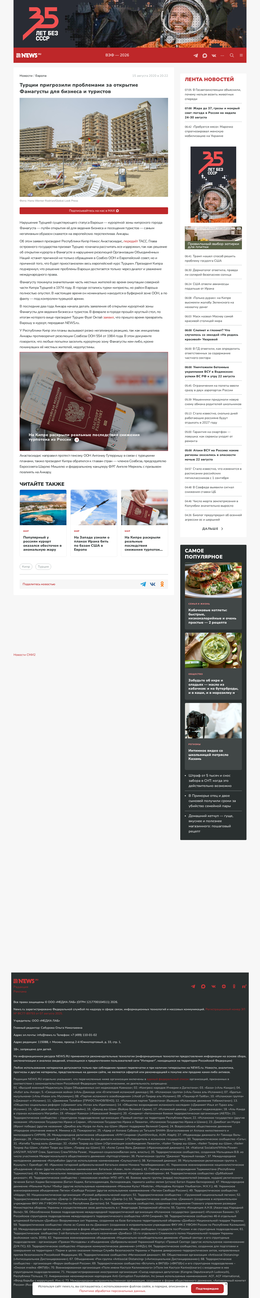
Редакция (21, 987)
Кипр (26, 567)
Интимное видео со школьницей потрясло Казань (208, 754)
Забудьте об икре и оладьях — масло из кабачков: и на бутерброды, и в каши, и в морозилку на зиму (213, 688)
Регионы (194, 744)
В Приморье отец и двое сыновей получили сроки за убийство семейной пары (212, 800)
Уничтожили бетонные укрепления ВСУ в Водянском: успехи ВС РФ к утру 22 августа (210, 371)
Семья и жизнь (199, 603)
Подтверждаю (207, 1289)
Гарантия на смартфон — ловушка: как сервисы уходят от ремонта (209, 436)
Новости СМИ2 (25, 655)
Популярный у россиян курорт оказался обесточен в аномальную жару (42, 543)
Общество (195, 674)
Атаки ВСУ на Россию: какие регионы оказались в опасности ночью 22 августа (211, 455)
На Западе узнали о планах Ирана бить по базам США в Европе (91, 543)
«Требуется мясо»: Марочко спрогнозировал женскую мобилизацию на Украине (209, 131)
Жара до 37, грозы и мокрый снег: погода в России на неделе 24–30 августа (212, 113)
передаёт (131, 241)
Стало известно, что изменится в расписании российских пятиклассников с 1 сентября (213, 473)
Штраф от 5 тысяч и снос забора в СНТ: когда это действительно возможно (210, 780)
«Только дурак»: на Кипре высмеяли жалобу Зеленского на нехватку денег (209, 302)
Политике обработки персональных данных (112, 1291)
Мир (26, 531)
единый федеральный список (168, 1079)
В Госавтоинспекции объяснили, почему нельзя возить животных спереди (213, 94)
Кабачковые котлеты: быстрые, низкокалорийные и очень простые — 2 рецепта (212, 616)
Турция (43, 567)
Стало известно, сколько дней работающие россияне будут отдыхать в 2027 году (211, 418)
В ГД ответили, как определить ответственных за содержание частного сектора (212, 353)
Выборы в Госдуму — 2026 (117, 55)
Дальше (210, 529)
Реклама (20, 991)
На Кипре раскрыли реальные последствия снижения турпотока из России (143, 545)
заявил (108, 317)
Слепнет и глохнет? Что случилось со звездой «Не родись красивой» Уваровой (211, 334)
